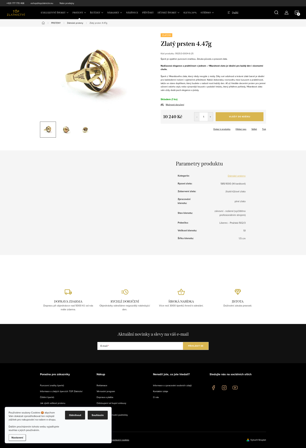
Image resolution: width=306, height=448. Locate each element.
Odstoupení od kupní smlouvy (111, 403)
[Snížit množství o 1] (197, 116)
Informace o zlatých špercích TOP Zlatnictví (61, 391)
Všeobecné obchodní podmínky (112, 414)
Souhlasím (98, 415)
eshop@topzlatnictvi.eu (42, 3)
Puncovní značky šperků (52, 385)
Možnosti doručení (175, 104)
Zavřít (178, 128)
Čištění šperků (47, 397)
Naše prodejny (67, 3)
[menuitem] (55, 12)
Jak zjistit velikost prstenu (52, 403)
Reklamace (102, 385)
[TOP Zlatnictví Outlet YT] (235, 387)
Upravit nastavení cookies (116, 439)
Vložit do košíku (239, 116)
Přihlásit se (196, 345)
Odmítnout (75, 415)
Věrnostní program (106, 391)
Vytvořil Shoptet (258, 439)
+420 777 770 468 (15, 3)
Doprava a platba (105, 397)
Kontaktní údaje (160, 391)
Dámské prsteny (237, 176)
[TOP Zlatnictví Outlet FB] (213, 387)
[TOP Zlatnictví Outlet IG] (224, 387)
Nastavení (17, 437)
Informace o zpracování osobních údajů (172, 385)
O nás (156, 397)
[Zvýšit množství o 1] (210, 116)
